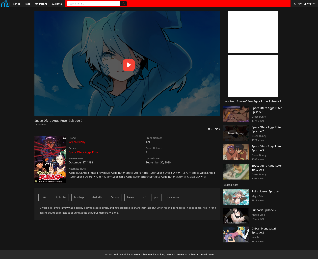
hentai (194, 254)
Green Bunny (77, 142)
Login (299, 3)
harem (130, 197)
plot (156, 197)
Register (311, 3)
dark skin (97, 197)
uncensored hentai (115, 254)
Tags (27, 3)
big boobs (60, 197)
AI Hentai (57, 3)
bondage (79, 197)
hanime (147, 254)
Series (16, 3)
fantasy (115, 197)
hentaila (171, 254)
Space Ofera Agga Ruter (84, 152)
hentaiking (159, 254)
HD (144, 197)
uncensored (173, 197)
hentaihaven (207, 254)
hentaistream (134, 254)
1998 (44, 197)
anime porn (183, 254)
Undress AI (41, 3)
